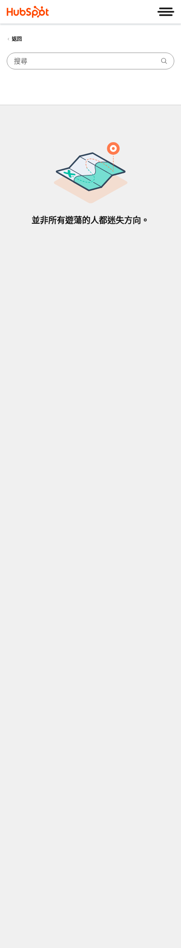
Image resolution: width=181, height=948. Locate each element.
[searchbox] (90, 61)
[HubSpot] (28, 11)
